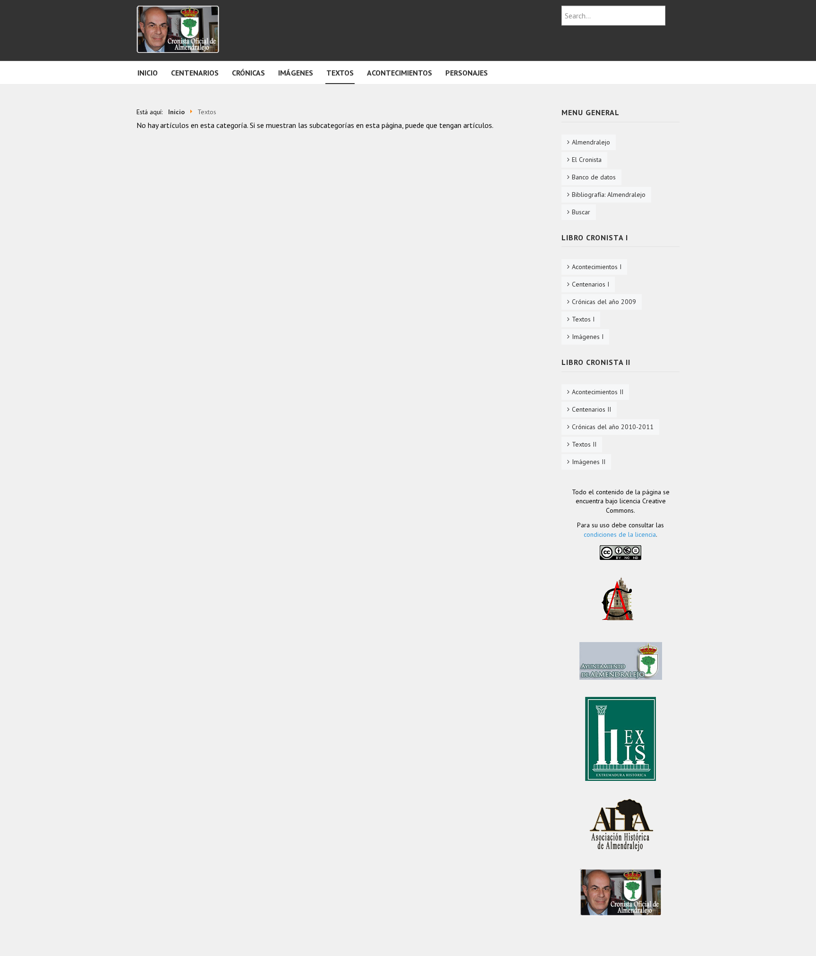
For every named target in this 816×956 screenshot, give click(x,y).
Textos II (584, 444)
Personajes (466, 72)
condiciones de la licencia (620, 534)
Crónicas (248, 72)
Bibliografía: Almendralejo (609, 194)
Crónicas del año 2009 (604, 301)
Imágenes (295, 72)
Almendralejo (591, 142)
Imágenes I (588, 336)
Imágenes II (588, 461)
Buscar (581, 212)
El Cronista (587, 159)
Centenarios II (591, 409)
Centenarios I (590, 284)
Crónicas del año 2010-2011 (613, 427)
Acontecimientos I (596, 266)
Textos (340, 72)
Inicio (147, 72)
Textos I (583, 319)
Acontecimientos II (597, 392)
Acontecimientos (399, 72)
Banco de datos (594, 177)
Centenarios (195, 72)
